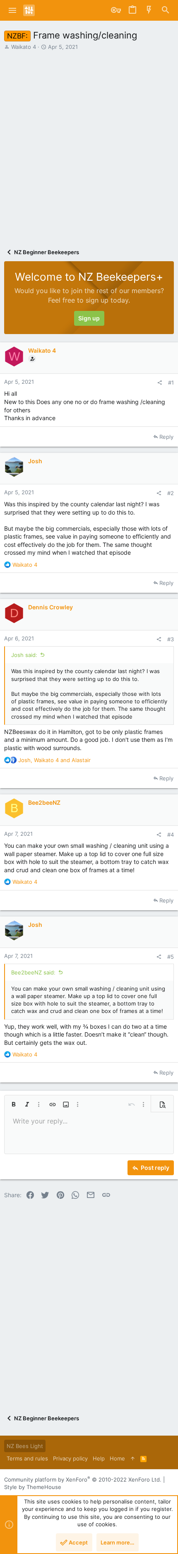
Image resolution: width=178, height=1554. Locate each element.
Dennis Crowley (50, 607)
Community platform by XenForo (82, 1479)
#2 (170, 493)
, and (54, 760)
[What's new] (149, 10)
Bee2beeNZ (44, 802)
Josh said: (24, 655)
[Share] (159, 383)
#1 (171, 382)
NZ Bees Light (25, 1446)
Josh (35, 460)
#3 (170, 639)
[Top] (132, 1458)
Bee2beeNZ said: (33, 972)
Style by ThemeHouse (32, 1487)
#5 (170, 956)
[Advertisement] (89, 144)
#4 (170, 834)
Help (99, 1458)
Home (117, 1458)
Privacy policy (70, 1458)
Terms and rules (27, 1458)
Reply (166, 436)
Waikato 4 (23, 46)
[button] (12, 10)
